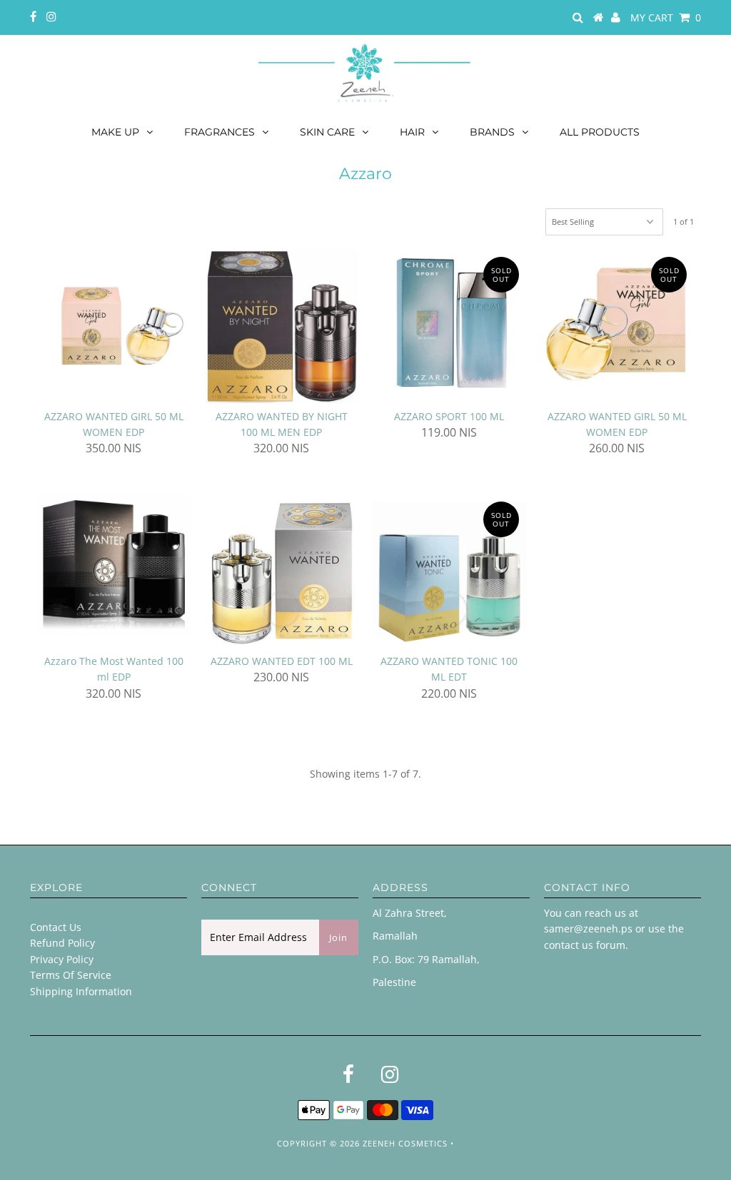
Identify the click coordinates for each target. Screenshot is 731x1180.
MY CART (665, 17)
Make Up (115, 132)
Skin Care (327, 132)
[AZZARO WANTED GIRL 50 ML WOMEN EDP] (114, 326)
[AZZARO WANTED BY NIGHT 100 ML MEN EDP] (281, 326)
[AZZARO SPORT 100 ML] (449, 326)
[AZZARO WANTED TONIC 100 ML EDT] (449, 571)
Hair (412, 132)
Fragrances (219, 132)
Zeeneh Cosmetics (405, 1143)
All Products (600, 132)
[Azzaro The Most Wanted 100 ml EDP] (114, 565)
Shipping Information (81, 991)
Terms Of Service (70, 975)
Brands (492, 132)
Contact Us (55, 927)
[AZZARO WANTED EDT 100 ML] (281, 571)
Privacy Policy (62, 959)
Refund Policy (62, 943)
